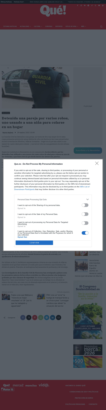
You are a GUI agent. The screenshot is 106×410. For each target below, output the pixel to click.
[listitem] (53, 199)
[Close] (97, 164)
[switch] (85, 205)
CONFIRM (34, 243)
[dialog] (53, 205)
